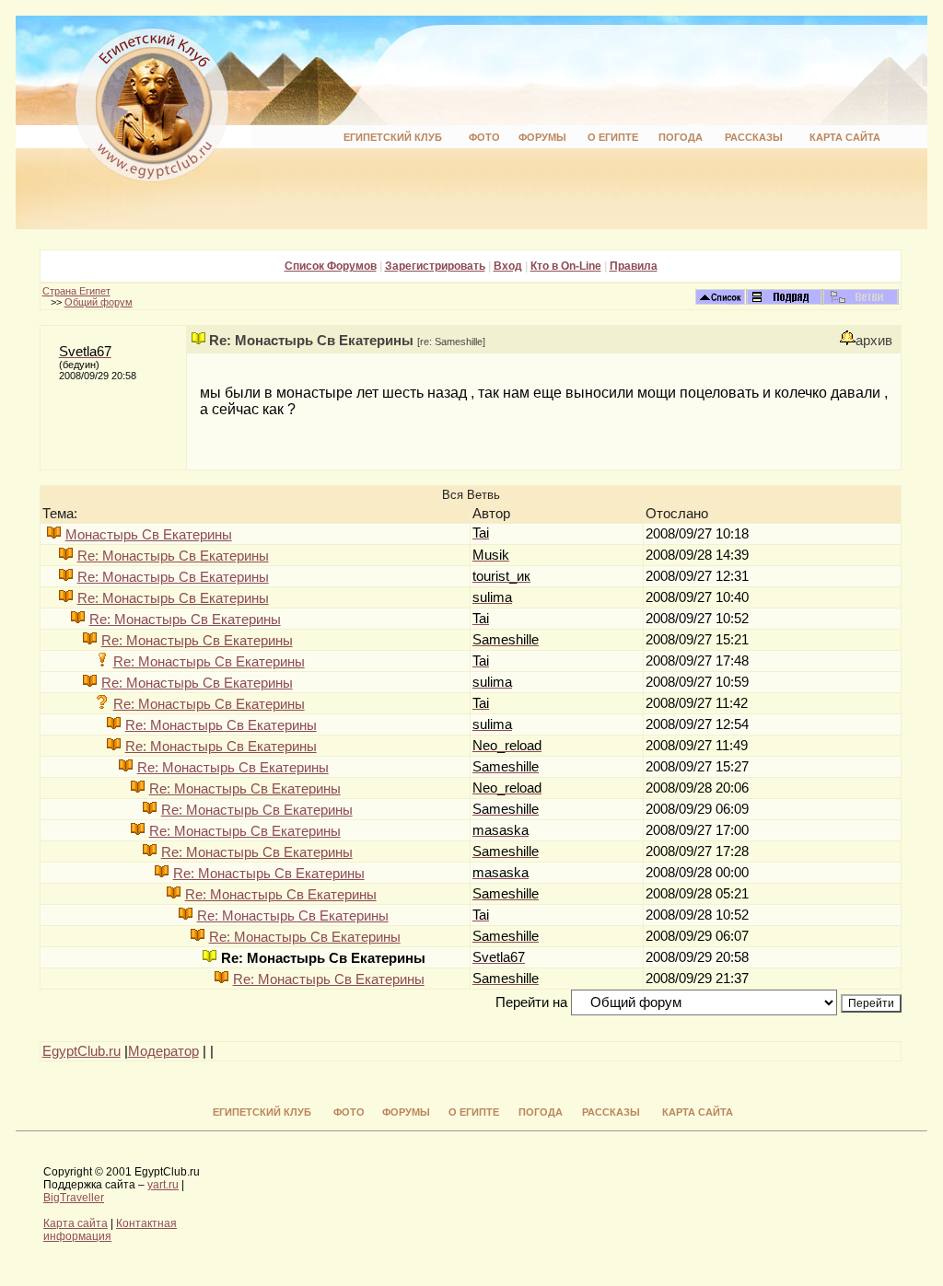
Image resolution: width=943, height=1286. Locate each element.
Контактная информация (110, 1230)
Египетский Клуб (392, 137)
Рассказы (754, 137)
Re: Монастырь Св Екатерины (173, 556)
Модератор (163, 1051)
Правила (634, 266)
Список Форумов (331, 266)
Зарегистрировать (435, 266)
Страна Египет (76, 290)
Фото (484, 137)
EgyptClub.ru (81, 1051)
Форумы (542, 137)
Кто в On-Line (565, 266)
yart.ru (163, 1184)
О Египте (613, 137)
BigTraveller (73, 1197)
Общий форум (98, 301)
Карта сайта (844, 137)
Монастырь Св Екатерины (148, 534)
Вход (508, 266)
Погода (680, 137)
